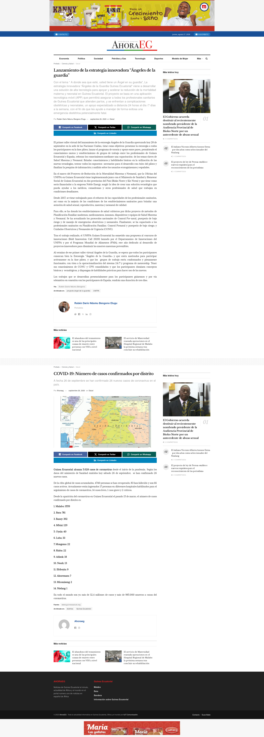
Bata (96, 691)
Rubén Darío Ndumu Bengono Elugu (71, 119)
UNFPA (96, 290)
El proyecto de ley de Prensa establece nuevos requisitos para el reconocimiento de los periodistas (189, 165)
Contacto (63, 34)
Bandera (98, 695)
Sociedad (98, 58)
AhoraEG (63, 714)
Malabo (97, 687)
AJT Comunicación (130, 714)
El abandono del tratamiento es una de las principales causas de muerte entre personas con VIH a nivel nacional (86, 344)
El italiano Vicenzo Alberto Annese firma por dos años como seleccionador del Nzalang (190, 150)
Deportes (158, 58)
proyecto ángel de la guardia (78, 290)
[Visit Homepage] (132, 46)
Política (81, 58)
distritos (70, 609)
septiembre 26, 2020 (77, 390)
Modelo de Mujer (180, 58)
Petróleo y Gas (119, 58)
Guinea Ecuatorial (83, 609)
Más (199, 58)
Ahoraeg (60, 390)
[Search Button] (207, 58)
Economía (64, 58)
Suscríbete (203, 34)
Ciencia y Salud (68, 63)
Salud (78, 63)
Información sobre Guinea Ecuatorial (111, 699)
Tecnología (140, 58)
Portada (57, 63)
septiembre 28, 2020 (98, 119)
